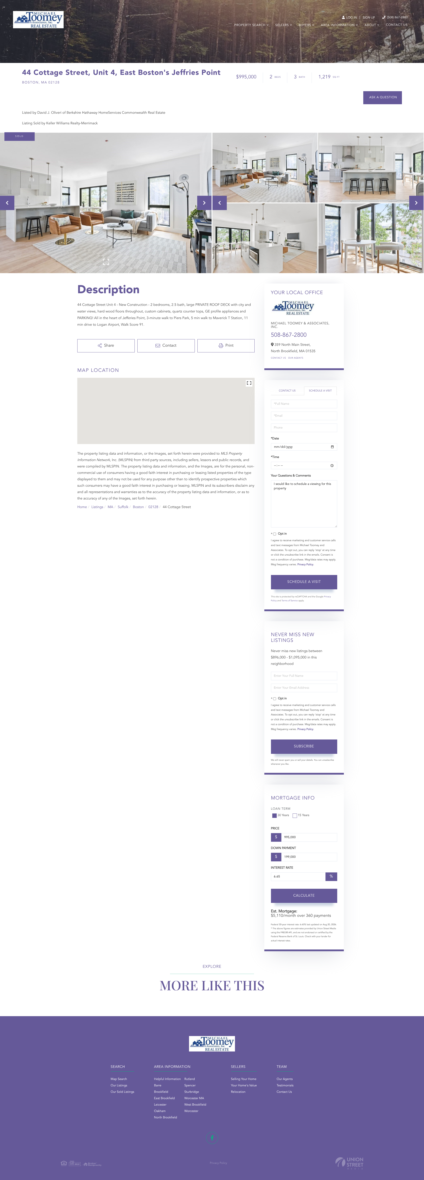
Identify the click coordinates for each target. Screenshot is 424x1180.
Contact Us (278, 358)
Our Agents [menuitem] (285, 1079)
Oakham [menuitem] (160, 1111)
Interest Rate (282, 868)
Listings (97, 507)
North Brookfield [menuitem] (165, 1117)
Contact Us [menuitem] (397, 25)
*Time (275, 457)
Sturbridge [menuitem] (191, 1092)
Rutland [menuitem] (189, 1079)
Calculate (304, 896)
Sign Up (369, 17)
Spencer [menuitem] (190, 1085)
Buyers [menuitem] (305, 25)
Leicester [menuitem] (160, 1104)
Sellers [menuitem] (282, 25)
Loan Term (281, 809)
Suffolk (123, 507)
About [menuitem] (370, 25)
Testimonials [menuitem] (285, 1085)
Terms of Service (290, 601)
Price (275, 828)
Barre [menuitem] (157, 1085)
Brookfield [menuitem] (161, 1092)
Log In (351, 17)
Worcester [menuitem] (191, 1111)
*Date (275, 438)
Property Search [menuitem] (250, 25)
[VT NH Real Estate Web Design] (349, 1163)
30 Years (283, 815)
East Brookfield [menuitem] (164, 1098)
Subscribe (304, 746)
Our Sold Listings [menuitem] (122, 1092)
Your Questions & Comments (291, 475)
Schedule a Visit (320, 391)
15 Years (303, 815)
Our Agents (295, 358)
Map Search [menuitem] (119, 1079)
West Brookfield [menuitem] (195, 1104)
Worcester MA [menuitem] (194, 1098)
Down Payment (283, 848)
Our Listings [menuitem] (119, 1085)
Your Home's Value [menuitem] (244, 1085)
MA (110, 507)
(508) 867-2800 (397, 17)
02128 (153, 507)
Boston (138, 507)
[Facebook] (212, 1138)
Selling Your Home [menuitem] (243, 1079)
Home (82, 507)
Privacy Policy (305, 564)
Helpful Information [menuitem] (167, 1079)
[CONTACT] (382, 97)
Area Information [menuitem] (338, 25)
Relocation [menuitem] (238, 1092)
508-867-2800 (289, 335)
